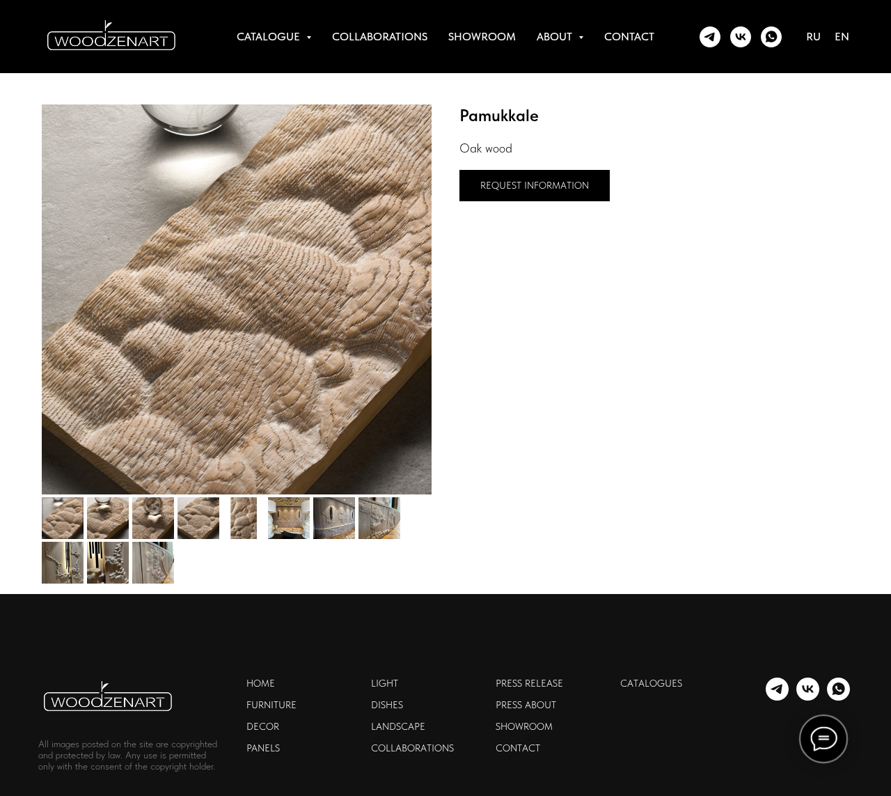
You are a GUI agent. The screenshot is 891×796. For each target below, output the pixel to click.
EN (842, 36)
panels (263, 748)
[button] (534, 185)
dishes (387, 704)
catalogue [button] (270, 36)
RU (813, 36)
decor (262, 726)
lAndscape (398, 726)
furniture (271, 704)
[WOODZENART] (710, 36)
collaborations (379, 36)
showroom (482, 36)
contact (629, 36)
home (260, 683)
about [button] (556, 36)
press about (526, 704)
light (384, 683)
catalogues (651, 683)
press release (529, 683)
